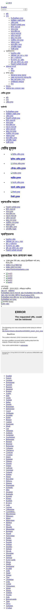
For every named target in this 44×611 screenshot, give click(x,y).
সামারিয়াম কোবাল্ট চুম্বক (18, 20)
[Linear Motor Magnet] (17, 154)
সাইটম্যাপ (11, 291)
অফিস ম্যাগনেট (15, 36)
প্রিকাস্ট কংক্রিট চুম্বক (18, 25)
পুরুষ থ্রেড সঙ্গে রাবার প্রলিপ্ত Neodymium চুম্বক (17, 295)
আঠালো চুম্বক (15, 42)
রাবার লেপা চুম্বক (16, 38)
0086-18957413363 (13, 267)
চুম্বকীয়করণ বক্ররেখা (17, 82)
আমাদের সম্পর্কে (11, 66)
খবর (12, 68)
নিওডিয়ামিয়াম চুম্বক (17, 18)
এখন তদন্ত (4, 286)
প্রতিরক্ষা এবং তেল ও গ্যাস (19, 55)
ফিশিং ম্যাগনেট (15, 27)
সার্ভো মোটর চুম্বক (18, 187)
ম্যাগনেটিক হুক (15, 31)
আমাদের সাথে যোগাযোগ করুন (15, 88)
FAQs (8, 86)
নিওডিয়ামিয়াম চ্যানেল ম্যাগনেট (10, 293)
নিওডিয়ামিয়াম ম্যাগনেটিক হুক (10, 297)
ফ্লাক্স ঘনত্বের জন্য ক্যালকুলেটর (21, 77)
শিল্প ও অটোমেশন (16, 58)
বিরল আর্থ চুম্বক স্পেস (18, 79)
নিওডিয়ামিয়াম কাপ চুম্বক (8, 299)
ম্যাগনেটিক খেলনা (16, 44)
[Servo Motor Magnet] (17, 182)
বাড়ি (7, 14)
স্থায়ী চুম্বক (14, 49)
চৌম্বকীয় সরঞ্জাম (16, 47)
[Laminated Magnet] (16, 173)
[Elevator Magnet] (15, 192)
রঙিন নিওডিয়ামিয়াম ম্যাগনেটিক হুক (31, 293)
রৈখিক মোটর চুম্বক (18, 159)
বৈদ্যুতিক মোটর (15, 53)
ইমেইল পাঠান (5, 304)
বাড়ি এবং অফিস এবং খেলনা (19, 62)
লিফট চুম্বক (15, 196)
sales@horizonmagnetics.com (17, 269)
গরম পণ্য (4, 291)
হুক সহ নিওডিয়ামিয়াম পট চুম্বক (29, 297)
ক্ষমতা (12, 71)
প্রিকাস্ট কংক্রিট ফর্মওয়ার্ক (19, 64)
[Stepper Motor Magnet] (18, 163)
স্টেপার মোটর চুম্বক (18, 168)
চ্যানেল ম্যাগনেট (16, 33)
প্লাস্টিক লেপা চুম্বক (17, 40)
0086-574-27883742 (14, 265)
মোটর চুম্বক (14, 23)
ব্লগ (12, 84)
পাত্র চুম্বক (14, 29)
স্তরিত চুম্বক (16, 177)
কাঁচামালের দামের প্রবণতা (18, 75)
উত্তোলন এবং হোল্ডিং (17, 60)
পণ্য (7, 16)
